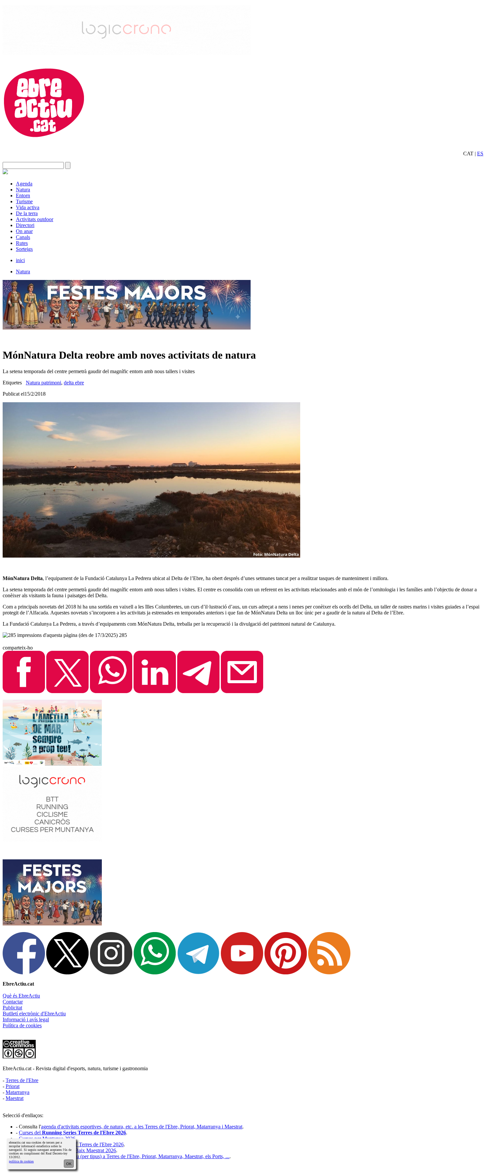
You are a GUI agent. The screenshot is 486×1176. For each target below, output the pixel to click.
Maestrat (14, 1098)
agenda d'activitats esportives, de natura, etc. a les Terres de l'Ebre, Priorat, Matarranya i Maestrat (141, 1126)
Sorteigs (24, 249)
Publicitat (12, 1007)
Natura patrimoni (43, 382)
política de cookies (21, 1161)
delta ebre (74, 382)
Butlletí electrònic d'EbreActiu (34, 1013)
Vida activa (27, 207)
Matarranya (17, 1092)
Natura (23, 189)
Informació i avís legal (26, 1019)
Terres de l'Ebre (22, 1080)
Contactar (13, 1001)
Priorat (13, 1086)
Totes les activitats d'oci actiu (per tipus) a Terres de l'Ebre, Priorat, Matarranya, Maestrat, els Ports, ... (124, 1156)
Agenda (24, 183)
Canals (23, 237)
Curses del (72, 1132)
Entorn (23, 195)
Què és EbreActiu (21, 996)
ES (480, 153)
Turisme (24, 201)
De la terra (27, 213)
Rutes (22, 243)
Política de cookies (22, 1025)
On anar (24, 231)
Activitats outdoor (34, 219)
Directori (25, 225)
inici (20, 260)
